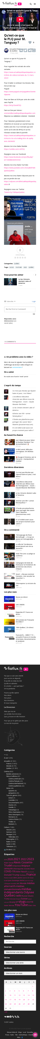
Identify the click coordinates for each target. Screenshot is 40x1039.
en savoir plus (10, 322)
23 (6, 1004)
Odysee (29, 892)
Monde (8, 766)
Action (11, 798)
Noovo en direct (22, 597)
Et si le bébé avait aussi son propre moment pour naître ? (25, 522)
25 (15, 1004)
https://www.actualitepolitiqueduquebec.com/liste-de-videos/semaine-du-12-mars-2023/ (20, 75)
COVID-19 (9, 871)
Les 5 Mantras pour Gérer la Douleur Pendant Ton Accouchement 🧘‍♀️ (25, 442)
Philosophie (10, 839)
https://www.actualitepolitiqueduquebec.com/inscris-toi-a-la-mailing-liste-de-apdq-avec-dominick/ (20, 138)
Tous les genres (11, 795)
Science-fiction (14, 819)
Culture (6, 827)
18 (15, 1000)
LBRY (18, 883)
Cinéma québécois (15, 786)
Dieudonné (30, 872)
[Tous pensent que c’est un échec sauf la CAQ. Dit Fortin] (15, 216)
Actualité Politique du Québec (16, 50)
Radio (8, 842)
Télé (16, 1035)
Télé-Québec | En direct (24, 627)
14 (28, 995)
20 (24, 1000)
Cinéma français (14, 781)
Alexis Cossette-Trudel (18, 863)
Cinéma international (16, 783)
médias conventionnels (14, 887)
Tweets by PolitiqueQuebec (14, 192)
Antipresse (16, 866)
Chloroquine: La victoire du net (26, 584)
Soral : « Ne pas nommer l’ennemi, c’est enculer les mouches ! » (25, 576)
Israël (6, 880)
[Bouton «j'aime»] (30, 42)
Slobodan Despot (15, 899)
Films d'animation (15, 812)
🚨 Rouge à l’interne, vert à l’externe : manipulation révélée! (26, 459)
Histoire (9, 830)
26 (19, 1004)
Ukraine (12, 902)
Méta (18, 1037)
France (8, 764)
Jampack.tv (12, 793)
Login (33, 301)
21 (28, 1000)
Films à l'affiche (11, 776)
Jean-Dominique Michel (16, 880)
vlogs (12, 267)
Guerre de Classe (28, 878)
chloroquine (18, 868)
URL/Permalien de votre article (11, 326)
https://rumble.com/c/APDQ (14, 149)
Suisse (24, 898)
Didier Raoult (21, 871)
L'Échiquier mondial (10, 883)
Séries (8, 788)
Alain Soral (8, 862)
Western (11, 824)
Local (24, 1032)
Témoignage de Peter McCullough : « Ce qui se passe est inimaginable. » (25, 537)
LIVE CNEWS (20, 605)
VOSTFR (29, 902)
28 (28, 1004)
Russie (24, 896)
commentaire (17, 367)
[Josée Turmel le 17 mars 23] (15, 240)
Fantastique (13, 810)
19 (19, 1000)
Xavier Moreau (9, 905)
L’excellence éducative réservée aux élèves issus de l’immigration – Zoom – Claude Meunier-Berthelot (26, 485)
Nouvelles (30, 1032)
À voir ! (6, 758)
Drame (11, 805)
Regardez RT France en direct (24, 613)
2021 (16, 859)
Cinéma (6, 771)
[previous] (33, 275)
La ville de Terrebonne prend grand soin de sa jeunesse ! (24, 546)
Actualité (7, 761)
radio (18, 895)
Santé (8, 844)
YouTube (19, 267)
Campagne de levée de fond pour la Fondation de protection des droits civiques (26, 566)
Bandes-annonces (12, 774)
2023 (25, 267)
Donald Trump (11, 874)
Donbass (23, 875)
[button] (35, 4)
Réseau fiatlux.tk (12, 1032)
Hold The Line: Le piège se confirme (25, 555)
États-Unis (32, 905)
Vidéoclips (12, 837)
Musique (9, 834)
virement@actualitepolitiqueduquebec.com (19, 113)
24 (10, 1004)
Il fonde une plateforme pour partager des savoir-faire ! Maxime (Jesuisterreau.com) (23, 421)
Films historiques (14, 815)
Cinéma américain (15, 779)
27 (24, 1004)
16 (6, 1000)
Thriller (11, 822)
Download (31, 1035)
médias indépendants (17, 890)
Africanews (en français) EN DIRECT (25, 621)
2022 (24, 859)
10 (10, 995)
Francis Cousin (8, 878)
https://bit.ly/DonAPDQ (12, 105)
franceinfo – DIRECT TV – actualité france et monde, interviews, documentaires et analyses (26, 638)
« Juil (5, 1012)
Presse (7, 1035)
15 (33, 995)
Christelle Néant (29, 869)
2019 (5, 860)
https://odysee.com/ (11, 181)
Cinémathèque (23, 1035)
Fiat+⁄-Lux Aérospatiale (24, 1029)
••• (5, 755)
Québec (16, 264)
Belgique (25, 865)
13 (24, 995)
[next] (35, 275)
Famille (11, 807)
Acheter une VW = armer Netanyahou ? (25, 502)
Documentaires (14, 803)
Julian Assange (29, 880)
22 (33, 1000)
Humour (9, 832)
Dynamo (12, 791)
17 (10, 1000)
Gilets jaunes (17, 878)
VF (17, 902)
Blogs (20, 1032)
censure (8, 868)
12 (19, 995)
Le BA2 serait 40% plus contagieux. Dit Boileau (24, 450)
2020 (10, 859)
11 (15, 995)
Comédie (12, 800)
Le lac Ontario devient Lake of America (24, 281)
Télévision (9, 846)
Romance (12, 817)
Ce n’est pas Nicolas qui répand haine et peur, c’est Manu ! (26, 474)
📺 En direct (8, 850)
